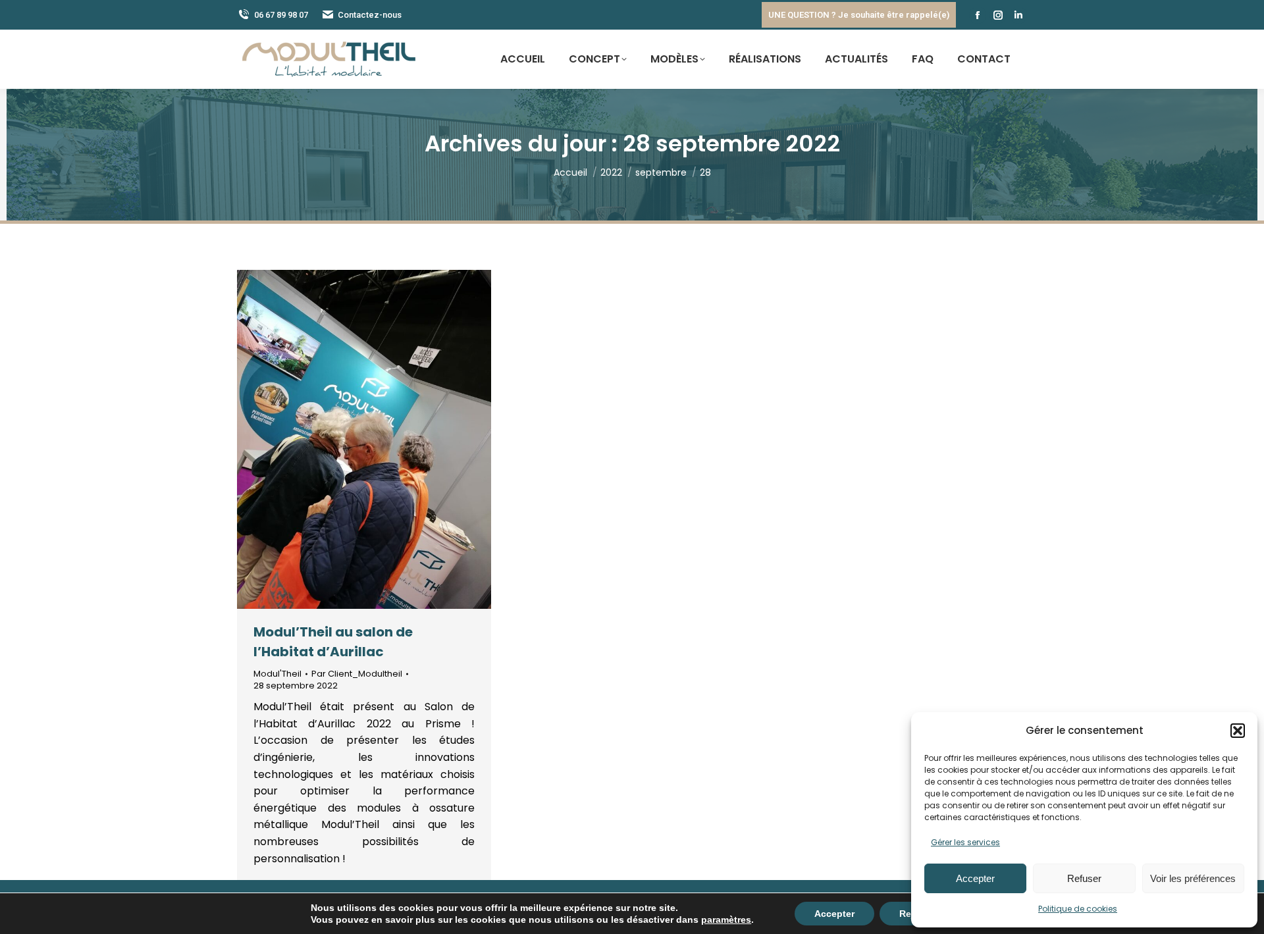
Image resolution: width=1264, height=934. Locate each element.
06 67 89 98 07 (281, 15)
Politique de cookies (1077, 908)
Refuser (1084, 878)
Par (356, 674)
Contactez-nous (370, 15)
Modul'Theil (277, 673)
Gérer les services (965, 842)
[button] (1237, 730)
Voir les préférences (1193, 878)
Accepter (975, 878)
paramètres (726, 919)
